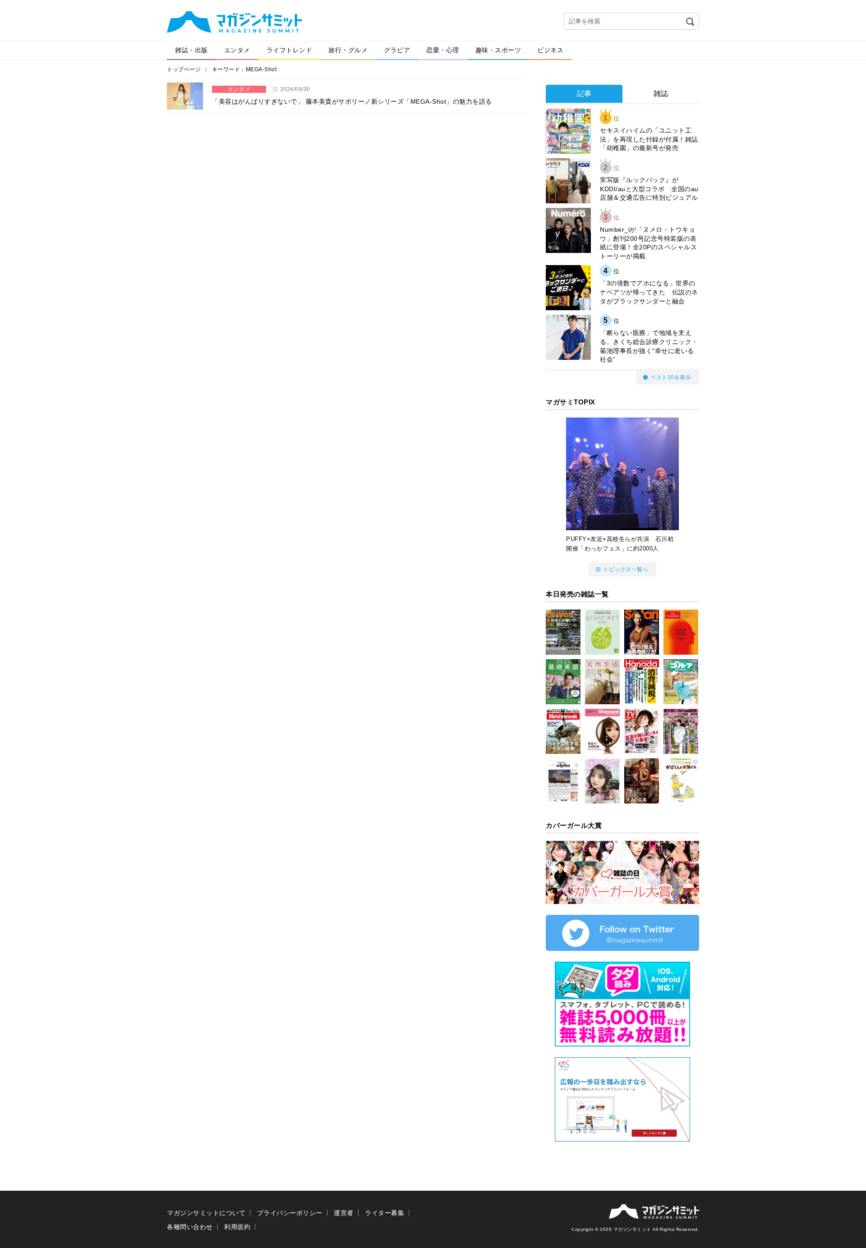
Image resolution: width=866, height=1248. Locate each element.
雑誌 (661, 93)
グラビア (397, 50)
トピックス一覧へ (625, 569)
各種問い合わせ (190, 1226)
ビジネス (550, 50)
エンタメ (237, 50)
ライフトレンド (290, 50)
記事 (584, 93)
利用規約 (237, 1226)
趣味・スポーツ (498, 50)
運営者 (344, 1212)
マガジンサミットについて (206, 1212)
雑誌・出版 (191, 50)
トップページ (184, 69)
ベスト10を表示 (670, 377)
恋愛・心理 (442, 50)
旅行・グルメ (348, 50)
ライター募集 (384, 1212)
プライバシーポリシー (289, 1212)
